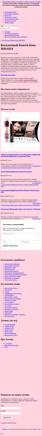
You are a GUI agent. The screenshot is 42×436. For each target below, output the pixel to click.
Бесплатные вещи (11, 12)
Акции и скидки (10, 21)
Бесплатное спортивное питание (15, 274)
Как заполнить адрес (11, 345)
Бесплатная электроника (13, 298)
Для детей (8, 306)
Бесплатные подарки (12, 19)
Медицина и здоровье (12, 278)
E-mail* (3, 411)
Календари (8, 313)
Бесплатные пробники (12, 264)
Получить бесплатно (8, 75)
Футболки (8, 290)
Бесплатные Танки (11, 335)
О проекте (8, 343)
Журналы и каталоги (12, 309)
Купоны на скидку (11, 17)
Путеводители (9, 316)
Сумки (7, 291)
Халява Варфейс (10, 324)
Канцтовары (9, 311)
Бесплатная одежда (11, 288)
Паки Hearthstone (10, 333)
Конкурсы (8, 15)
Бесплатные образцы (12, 14)
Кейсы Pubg (9, 331)
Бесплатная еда (10, 269)
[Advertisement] (21, 370)
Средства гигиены (11, 280)
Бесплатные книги (11, 307)
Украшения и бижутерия (13, 293)
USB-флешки (9, 295)
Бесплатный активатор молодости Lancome (16, 171)
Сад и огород (9, 302)
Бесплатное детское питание (14, 273)
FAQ (6, 347)
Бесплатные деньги (11, 297)
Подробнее (36, 166)
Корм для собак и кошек (13, 276)
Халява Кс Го (9, 328)
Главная (7, 32)
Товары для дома (10, 300)
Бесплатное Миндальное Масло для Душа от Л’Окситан (20, 209)
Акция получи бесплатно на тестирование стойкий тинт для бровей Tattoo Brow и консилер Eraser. (20, 155)
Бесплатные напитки (12, 271)
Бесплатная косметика (12, 35)
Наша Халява (9, 22)
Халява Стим (9, 326)
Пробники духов (10, 267)
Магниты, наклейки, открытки (15, 314)
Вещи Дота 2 (9, 330)
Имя (2, 406)
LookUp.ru (4, 429)
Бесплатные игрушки (12, 304)
